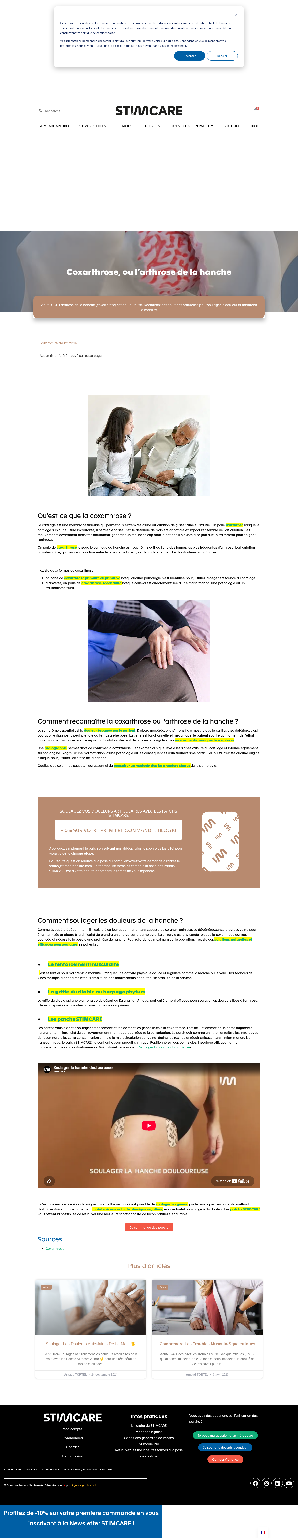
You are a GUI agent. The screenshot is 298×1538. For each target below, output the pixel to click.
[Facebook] (255, 1483)
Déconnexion (72, 1456)
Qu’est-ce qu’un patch (189, 125)
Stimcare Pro (149, 1444)
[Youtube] (289, 1483)
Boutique (232, 125)
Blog (255, 125)
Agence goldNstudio (84, 1485)
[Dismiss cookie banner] (236, 15)
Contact (72, 1447)
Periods (125, 125)
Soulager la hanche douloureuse (164, 1047)
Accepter (190, 55)
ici (172, 848)
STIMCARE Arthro (54, 125)
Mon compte (73, 1428)
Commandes (73, 1438)
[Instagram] (267, 1483)
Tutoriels (151, 125)
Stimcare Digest (93, 125)
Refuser (222, 55)
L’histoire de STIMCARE (149, 1425)
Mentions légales (149, 1431)
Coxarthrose (55, 1248)
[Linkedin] (278, 1483)
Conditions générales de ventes (149, 1437)
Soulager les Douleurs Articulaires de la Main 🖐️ (91, 1344)
